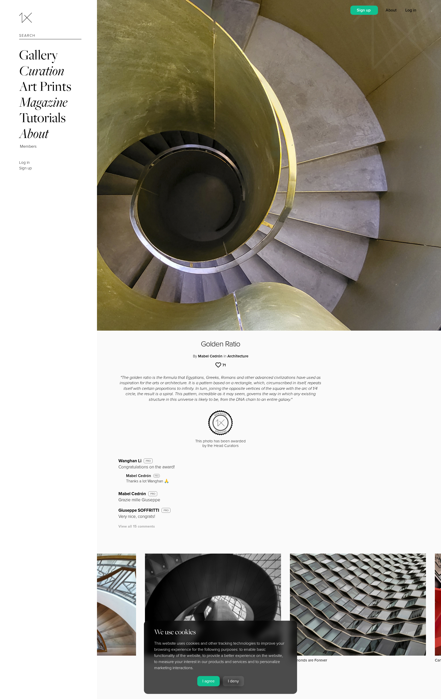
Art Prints (45, 86)
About (33, 133)
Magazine (43, 102)
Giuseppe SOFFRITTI (138, 510)
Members (28, 146)
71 (224, 365)
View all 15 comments (136, 526)
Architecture (237, 356)
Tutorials (42, 117)
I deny (233, 681)
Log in (24, 162)
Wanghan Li (129, 461)
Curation (41, 70)
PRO (148, 461)
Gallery (38, 54)
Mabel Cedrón (210, 356)
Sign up (25, 168)
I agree (208, 681)
